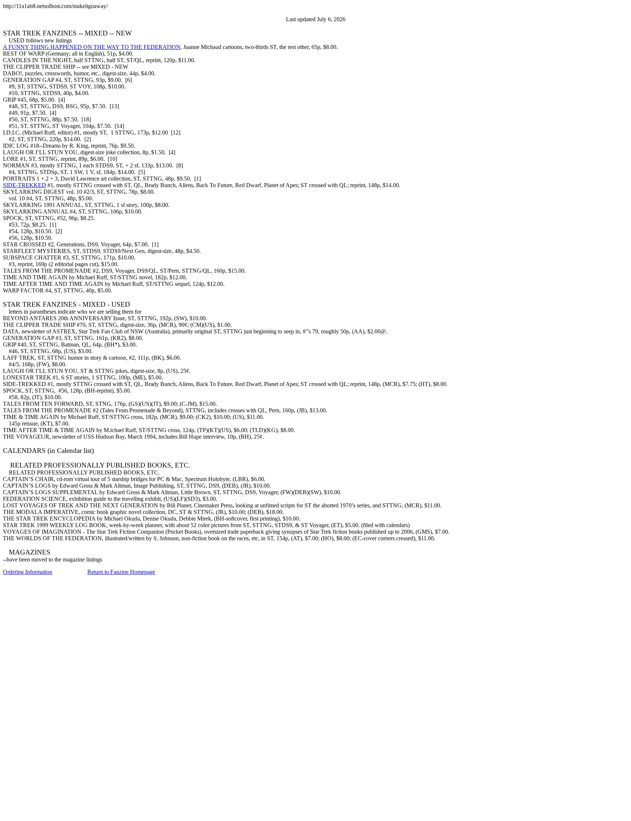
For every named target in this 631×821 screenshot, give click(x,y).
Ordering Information (27, 572)
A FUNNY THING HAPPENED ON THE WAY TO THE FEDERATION (91, 47)
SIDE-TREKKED (24, 185)
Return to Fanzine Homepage (121, 572)
